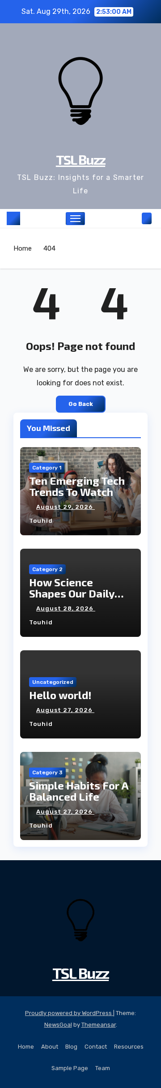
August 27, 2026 (65, 710)
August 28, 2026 (65, 608)
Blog (71, 1046)
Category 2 (47, 569)
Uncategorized (52, 682)
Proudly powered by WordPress (69, 1013)
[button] (133, 218)
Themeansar (98, 1024)
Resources (129, 1046)
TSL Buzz (80, 159)
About (49, 1046)
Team (102, 1068)
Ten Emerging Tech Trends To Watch (77, 486)
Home (22, 248)
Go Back (80, 404)
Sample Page (69, 1068)
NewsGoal (58, 1024)
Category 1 (46, 468)
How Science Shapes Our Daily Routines (71, 593)
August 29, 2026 (65, 506)
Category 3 (47, 772)
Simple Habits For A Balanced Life (78, 791)
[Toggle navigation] (75, 219)
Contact (96, 1046)
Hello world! (60, 694)
